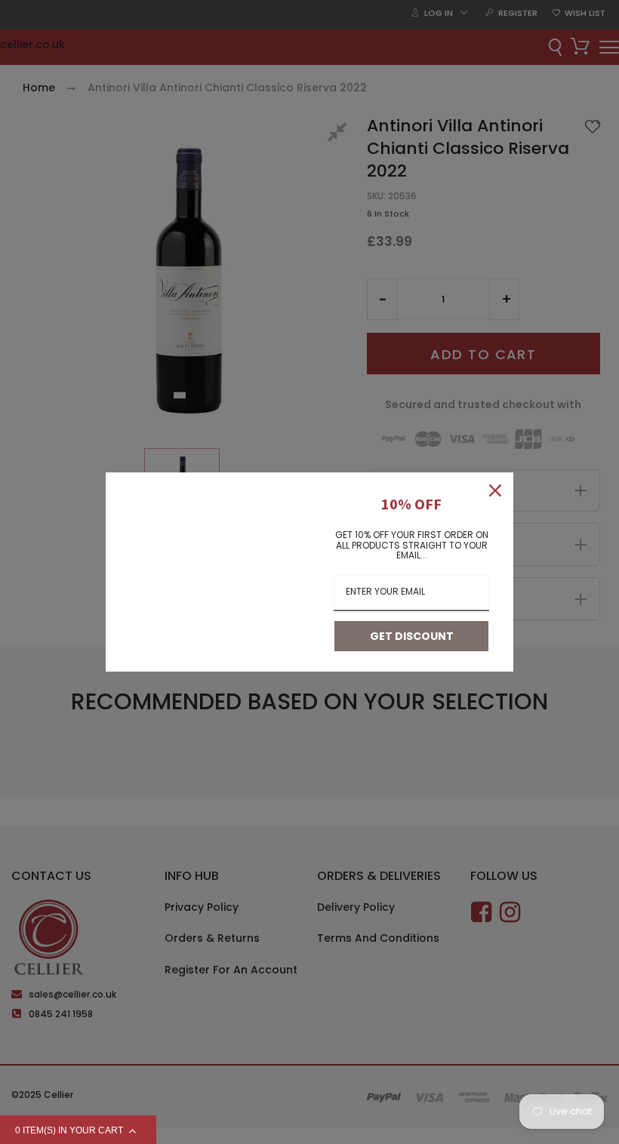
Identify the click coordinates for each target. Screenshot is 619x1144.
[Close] (495, 490)
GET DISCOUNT (412, 636)
